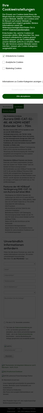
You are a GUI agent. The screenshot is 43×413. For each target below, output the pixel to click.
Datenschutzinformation (19, 30)
